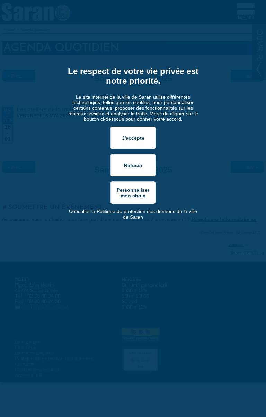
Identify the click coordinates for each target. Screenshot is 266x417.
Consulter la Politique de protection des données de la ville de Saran (133, 214)
